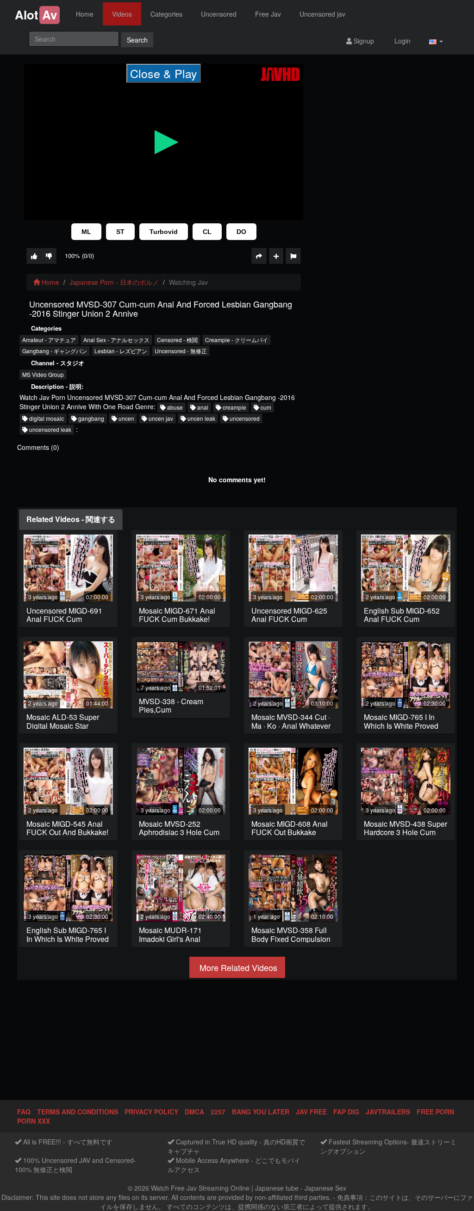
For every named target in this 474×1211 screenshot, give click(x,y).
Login (402, 40)
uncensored (244, 418)
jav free (311, 1111)
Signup (363, 40)
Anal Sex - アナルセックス (116, 340)
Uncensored (219, 13)
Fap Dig (346, 1111)
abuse (174, 407)
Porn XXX (33, 1120)
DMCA (194, 1111)
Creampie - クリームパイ (236, 340)
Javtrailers (388, 1111)
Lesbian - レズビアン (120, 351)
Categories (166, 13)
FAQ (24, 1111)
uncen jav (160, 418)
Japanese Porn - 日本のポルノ (114, 282)
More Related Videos (237, 967)
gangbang (90, 418)
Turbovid (164, 231)
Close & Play (163, 73)
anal (202, 407)
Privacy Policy (151, 1111)
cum (265, 407)
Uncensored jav (322, 13)
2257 (218, 1111)
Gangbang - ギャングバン (54, 351)
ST (120, 231)
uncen (125, 418)
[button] (436, 40)
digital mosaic (46, 418)
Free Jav (268, 13)
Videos (122, 13)
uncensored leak (49, 429)
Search (137, 39)
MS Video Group (43, 374)
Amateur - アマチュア (49, 340)
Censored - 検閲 (177, 340)
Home (85, 13)
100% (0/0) (79, 255)
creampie (233, 407)
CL (207, 231)
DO (241, 231)
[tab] (71, 519)
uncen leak (200, 418)
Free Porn (435, 1111)
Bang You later (260, 1111)
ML (86, 231)
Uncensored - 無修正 (181, 351)
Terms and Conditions (77, 1111)
